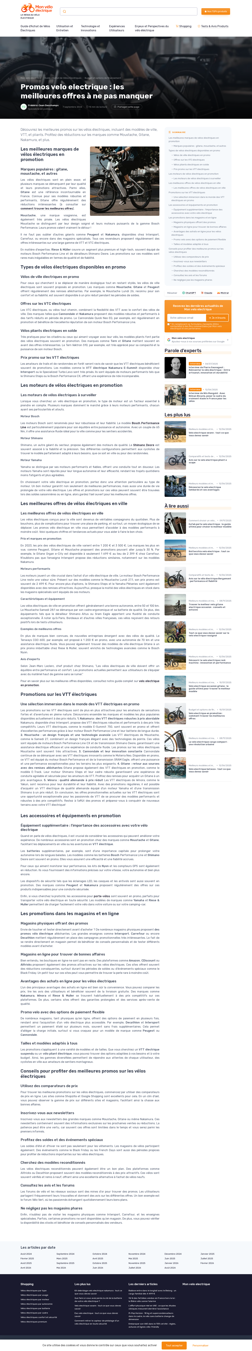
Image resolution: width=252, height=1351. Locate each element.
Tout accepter (174, 1345)
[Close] (188, 666)
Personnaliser (200, 1345)
